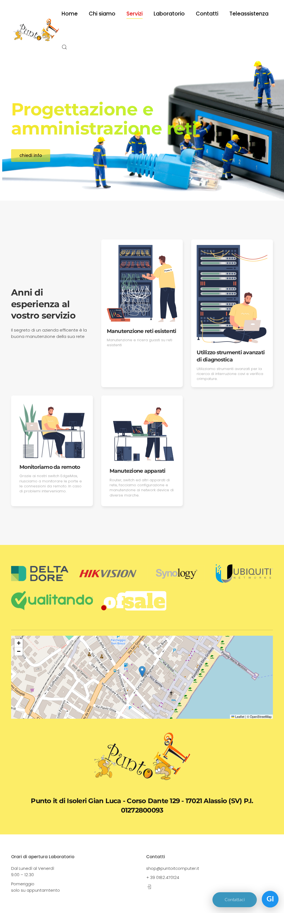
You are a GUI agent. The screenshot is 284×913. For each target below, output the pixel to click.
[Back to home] (36, 30)
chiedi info (30, 155)
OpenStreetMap (261, 716)
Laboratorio (169, 13)
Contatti (207, 13)
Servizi (134, 13)
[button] (64, 47)
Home (70, 13)
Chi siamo (102, 13)
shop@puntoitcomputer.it (172, 868)
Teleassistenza (248, 13)
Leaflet (239, 716)
